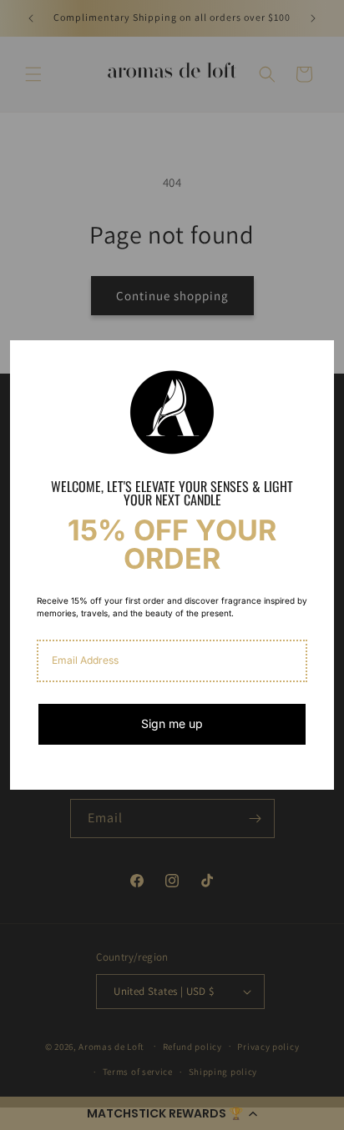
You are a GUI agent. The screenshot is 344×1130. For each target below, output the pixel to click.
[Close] (314, 360)
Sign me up (172, 723)
